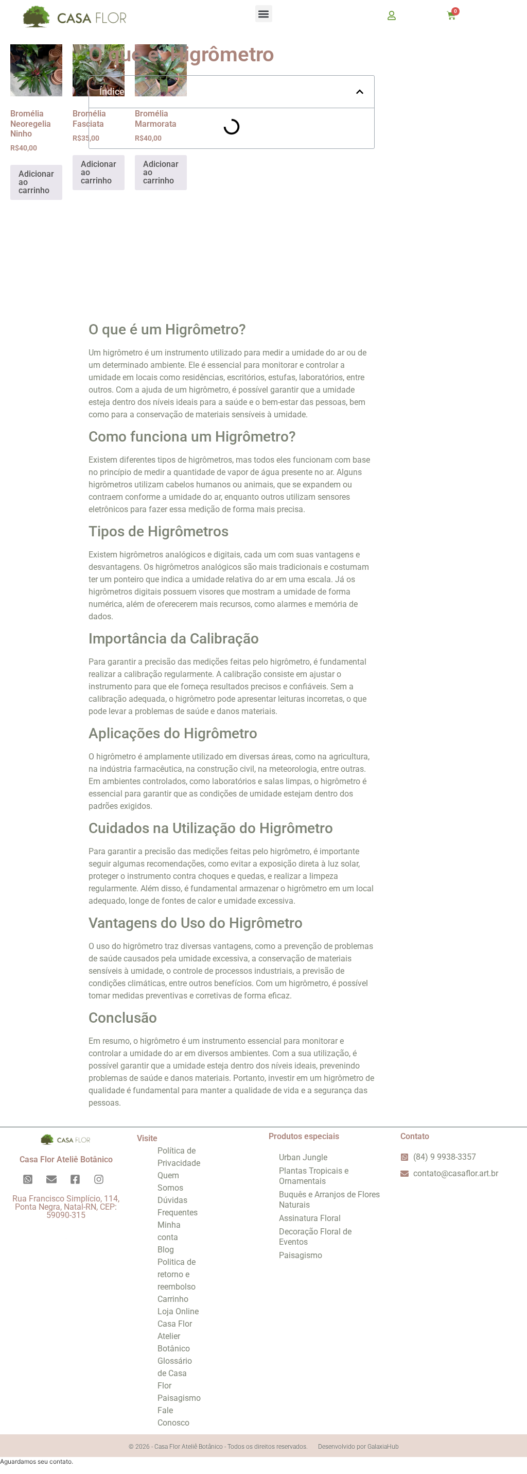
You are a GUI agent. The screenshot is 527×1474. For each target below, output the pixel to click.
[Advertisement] (232, 231)
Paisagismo (179, 1398)
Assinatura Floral (310, 1218)
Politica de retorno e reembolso (176, 1274)
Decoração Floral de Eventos (315, 1237)
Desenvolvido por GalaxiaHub (358, 1446)
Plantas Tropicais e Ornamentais (313, 1176)
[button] (263, 13)
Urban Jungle (303, 1157)
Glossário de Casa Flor (174, 1373)
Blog (165, 1250)
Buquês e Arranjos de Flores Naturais (329, 1200)
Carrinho (172, 1299)
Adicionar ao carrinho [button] (36, 182)
